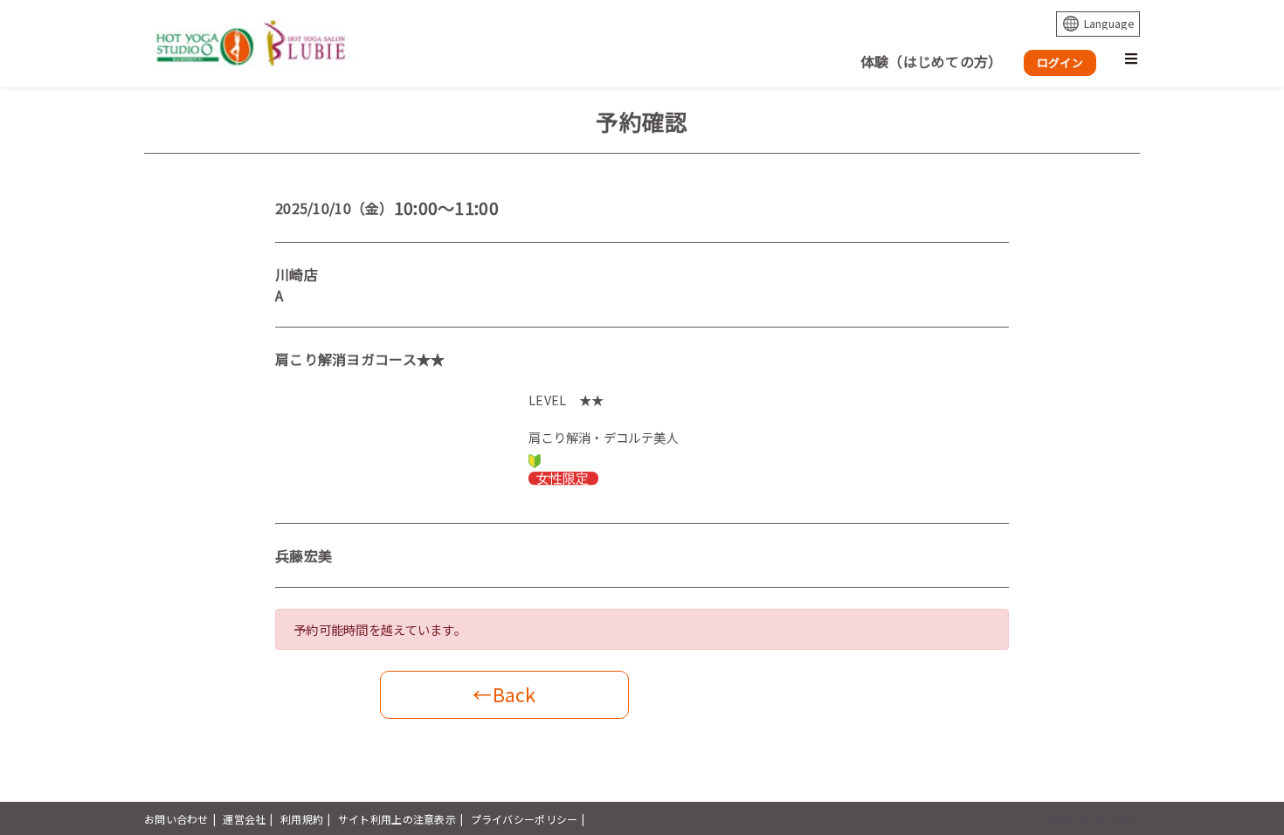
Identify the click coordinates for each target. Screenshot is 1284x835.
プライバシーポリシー (524, 818)
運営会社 (244, 818)
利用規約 (301, 818)
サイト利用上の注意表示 (397, 818)
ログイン (1060, 62)
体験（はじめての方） (931, 61)
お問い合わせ (176, 818)
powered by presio (1092, 818)
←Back (504, 693)
